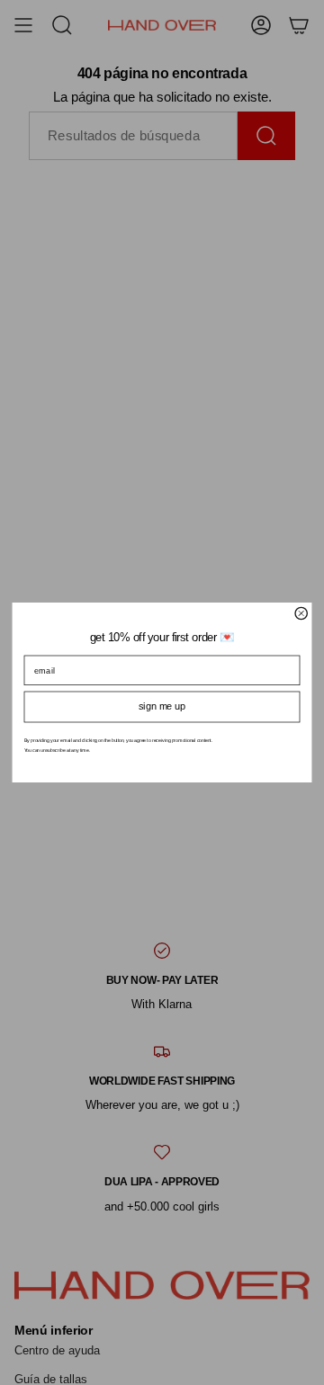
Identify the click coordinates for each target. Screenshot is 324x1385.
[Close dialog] (301, 613)
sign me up (162, 706)
